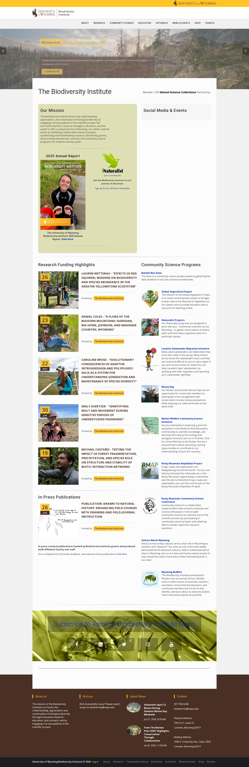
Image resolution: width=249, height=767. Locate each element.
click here (122, 554)
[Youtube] (171, 644)
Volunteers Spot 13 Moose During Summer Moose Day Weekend (155, 709)
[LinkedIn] (100, 644)
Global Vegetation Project (177, 291)
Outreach (170, 761)
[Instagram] (148, 644)
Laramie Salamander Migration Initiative (185, 348)
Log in (95, 761)
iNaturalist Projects (173, 320)
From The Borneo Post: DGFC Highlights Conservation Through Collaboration (156, 734)
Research (118, 761)
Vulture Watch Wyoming (155, 540)
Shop (201, 761)
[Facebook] (77, 644)
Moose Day (168, 386)
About (106, 761)
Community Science (137, 761)
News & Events (187, 761)
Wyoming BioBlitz (172, 572)
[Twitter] (124, 644)
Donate (211, 761)
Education (156, 761)
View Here (67, 239)
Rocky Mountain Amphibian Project (182, 463)
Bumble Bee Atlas (151, 273)
